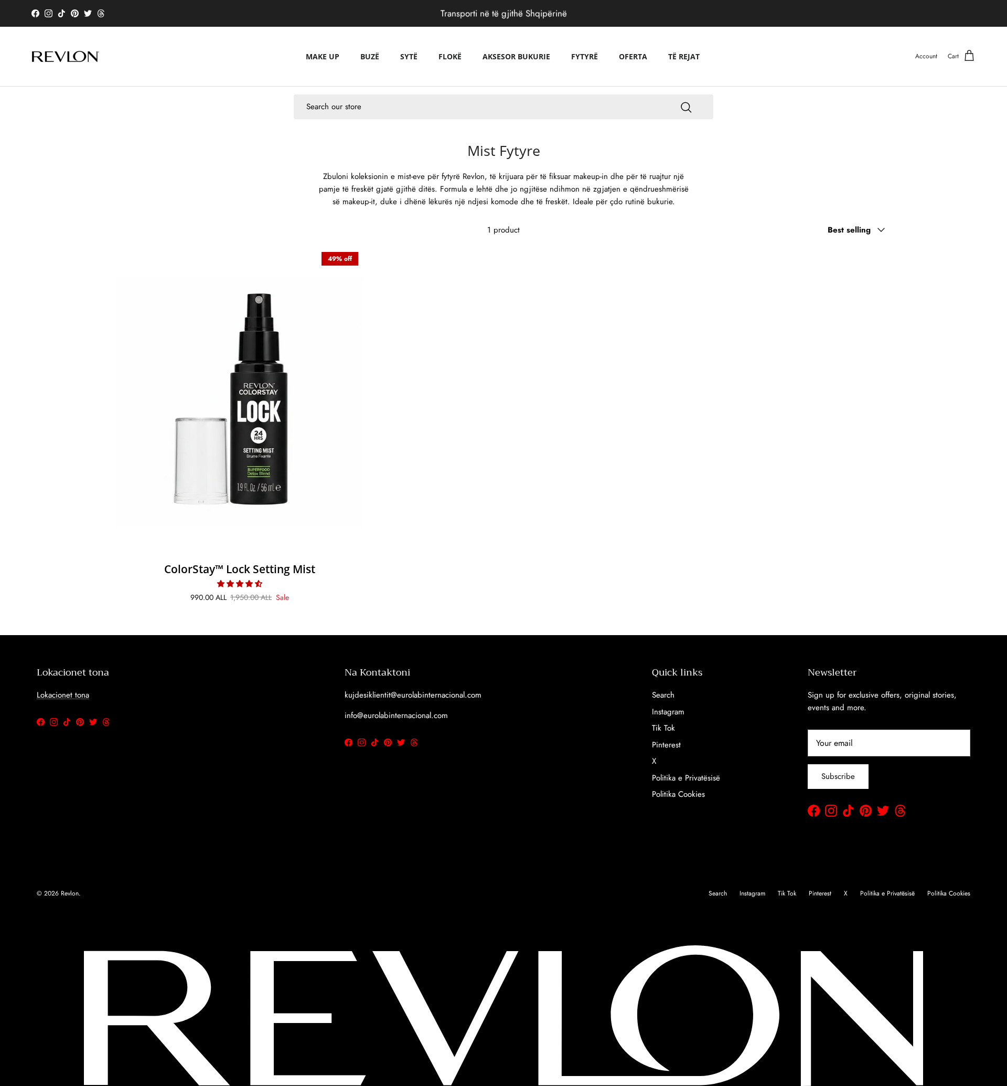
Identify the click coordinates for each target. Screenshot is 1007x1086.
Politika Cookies (678, 794)
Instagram (668, 712)
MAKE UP (322, 56)
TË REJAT (684, 56)
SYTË (408, 56)
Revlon (70, 893)
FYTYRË (584, 56)
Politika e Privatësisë (686, 778)
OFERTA (633, 56)
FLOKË (450, 56)
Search (663, 695)
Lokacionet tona (63, 695)
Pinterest (666, 745)
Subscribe (838, 776)
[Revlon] (65, 56)
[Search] (686, 106)
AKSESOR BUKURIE (516, 56)
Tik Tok (663, 728)
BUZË (369, 56)
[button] (239, 583)
